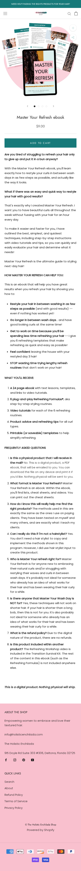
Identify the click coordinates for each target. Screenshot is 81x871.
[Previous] (27, 106)
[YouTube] (32, 759)
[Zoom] (73, 28)
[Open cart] (76, 13)
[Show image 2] (38, 106)
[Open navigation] (5, 13)
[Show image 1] (34, 106)
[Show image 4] (46, 106)
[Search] (69, 13)
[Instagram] (14, 759)
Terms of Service (16, 801)
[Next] (53, 106)
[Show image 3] (42, 106)
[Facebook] (6, 759)
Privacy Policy (14, 808)
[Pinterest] (23, 759)
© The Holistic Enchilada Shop (40, 824)
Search (9, 782)
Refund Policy (14, 795)
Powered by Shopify (40, 830)
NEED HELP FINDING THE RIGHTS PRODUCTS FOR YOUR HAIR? (40, 3)
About (9, 788)
